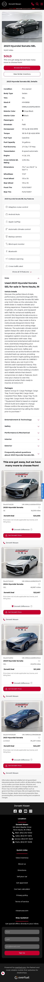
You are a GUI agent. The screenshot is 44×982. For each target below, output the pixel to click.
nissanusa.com (22, 911)
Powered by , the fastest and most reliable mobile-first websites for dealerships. (22, 970)
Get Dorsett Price (14, 535)
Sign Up (22, 953)
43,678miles (35, 664)
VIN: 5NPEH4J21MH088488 (31, 735)
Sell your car (22, 877)
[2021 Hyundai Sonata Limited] (22, 716)
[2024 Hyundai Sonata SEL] (22, 562)
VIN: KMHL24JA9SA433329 (31, 504)
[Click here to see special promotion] (22, 8)
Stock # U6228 (8, 504)
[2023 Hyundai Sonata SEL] (22, 639)
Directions (22, 870)
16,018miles (36, 511)
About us (22, 864)
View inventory (22, 858)
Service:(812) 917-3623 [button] (24, 839)
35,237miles (35, 741)
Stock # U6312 (8, 658)
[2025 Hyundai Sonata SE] (22, 486)
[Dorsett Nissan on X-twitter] (19, 811)
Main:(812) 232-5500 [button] (23, 833)
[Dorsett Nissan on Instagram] (29, 811)
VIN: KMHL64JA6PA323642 (31, 658)
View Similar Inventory (22, 74)
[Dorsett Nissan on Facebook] (14, 811)
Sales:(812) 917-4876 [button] (23, 836)
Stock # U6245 (8, 581)
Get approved (22, 883)
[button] (32, 4)
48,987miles (35, 587)
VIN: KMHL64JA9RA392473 (31, 581)
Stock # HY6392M (9, 735)
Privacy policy (22, 895)
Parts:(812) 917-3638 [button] (23, 842)
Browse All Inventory (22, 68)
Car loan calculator (22, 889)
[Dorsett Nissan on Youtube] (24, 811)
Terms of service (22, 902)
